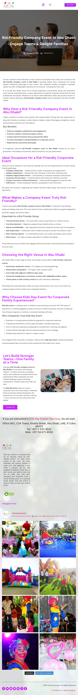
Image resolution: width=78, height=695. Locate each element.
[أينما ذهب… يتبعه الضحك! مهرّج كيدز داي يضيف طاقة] (58, 614)
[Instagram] (21, 688)
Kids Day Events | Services (44, 418)
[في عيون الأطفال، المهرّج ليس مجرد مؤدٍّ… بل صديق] (20, 651)
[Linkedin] (14, 688)
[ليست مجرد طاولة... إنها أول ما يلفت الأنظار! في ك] (58, 651)
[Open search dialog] (50, 5)
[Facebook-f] (3, 688)
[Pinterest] (18, 688)
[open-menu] (43, 4)
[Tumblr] (25, 688)
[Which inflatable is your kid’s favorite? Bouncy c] (20, 576)
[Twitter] (7, 688)
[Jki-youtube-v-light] (10, 688)
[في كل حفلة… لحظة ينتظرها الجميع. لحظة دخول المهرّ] (20, 539)
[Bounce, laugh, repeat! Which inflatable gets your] (58, 539)
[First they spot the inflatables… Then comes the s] (58, 576)
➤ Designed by (63, 690)
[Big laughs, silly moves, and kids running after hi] (20, 614)
